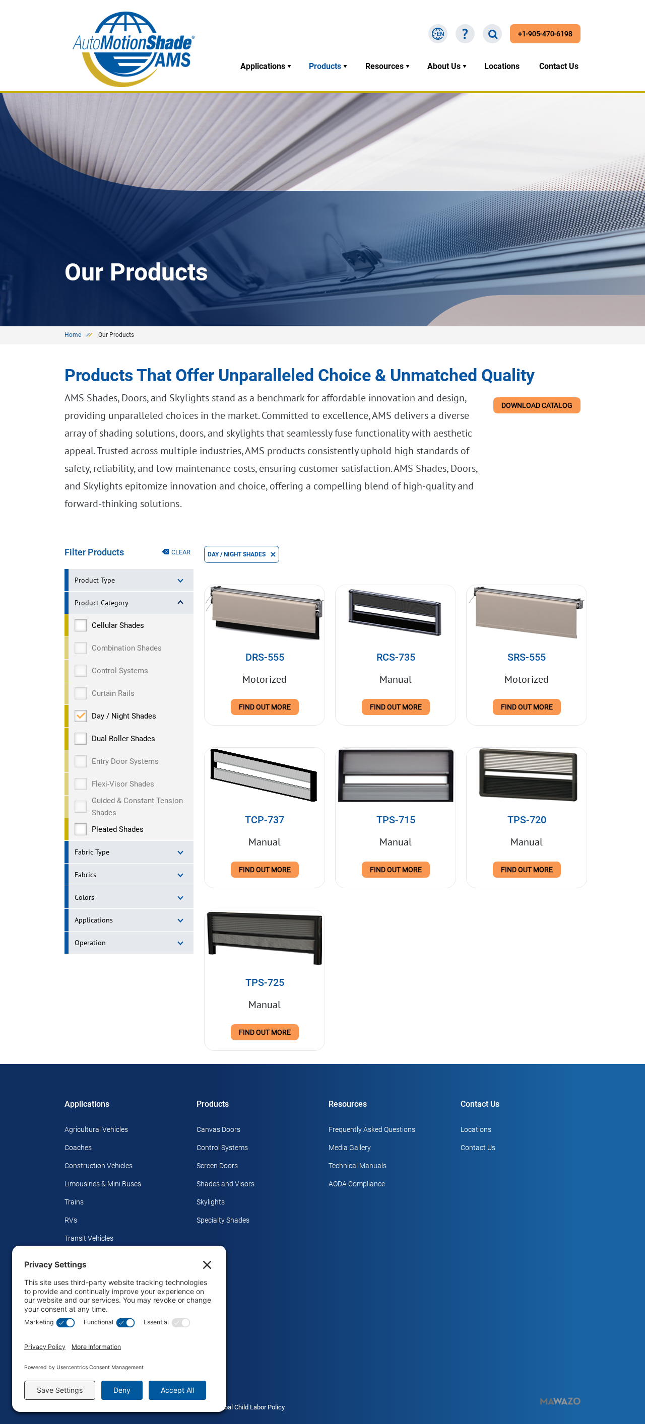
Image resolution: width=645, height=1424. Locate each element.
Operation (90, 942)
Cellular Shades (118, 625)
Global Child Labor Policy (250, 1407)
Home (72, 334)
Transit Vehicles (88, 1238)
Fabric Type (92, 852)
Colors (84, 897)
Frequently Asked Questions (372, 1129)
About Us (444, 66)
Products (325, 66)
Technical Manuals (357, 1166)
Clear (180, 552)
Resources (384, 66)
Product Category (101, 602)
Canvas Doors (218, 1129)
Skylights (211, 1202)
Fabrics (85, 874)
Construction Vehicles (98, 1166)
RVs (70, 1220)
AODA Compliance (357, 1184)
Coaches (78, 1148)
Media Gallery (350, 1148)
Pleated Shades (118, 829)
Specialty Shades (223, 1220)
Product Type (95, 580)
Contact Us (558, 66)
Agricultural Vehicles (96, 1129)
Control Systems (222, 1148)
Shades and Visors (225, 1184)
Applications (262, 66)
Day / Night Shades (124, 716)
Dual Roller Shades (123, 738)
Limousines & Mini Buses (102, 1184)
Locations (502, 66)
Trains (74, 1202)
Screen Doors (217, 1166)
